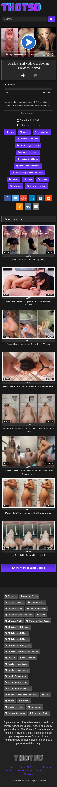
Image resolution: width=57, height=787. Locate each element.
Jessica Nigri (34, 125)
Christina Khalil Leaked (18, 627)
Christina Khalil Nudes (18, 639)
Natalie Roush (28, 657)
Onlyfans (17, 186)
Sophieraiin (36, 707)
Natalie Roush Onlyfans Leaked (22, 694)
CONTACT (43, 770)
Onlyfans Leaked (37, 186)
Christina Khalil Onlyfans (19, 645)
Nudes (44, 179)
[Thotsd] (23, 7)
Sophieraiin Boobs (16, 713)
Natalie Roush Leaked (18, 670)
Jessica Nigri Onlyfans (29, 166)
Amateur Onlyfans (38, 608)
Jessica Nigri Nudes (29, 159)
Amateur (12, 596)
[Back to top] (48, 778)
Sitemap (28, 774)
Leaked (14, 179)
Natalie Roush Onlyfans (19, 688)
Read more (27, 113)
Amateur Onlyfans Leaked (20, 614)
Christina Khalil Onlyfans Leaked (23, 651)
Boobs (26, 132)
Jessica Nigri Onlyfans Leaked (29, 172)
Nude (29, 179)
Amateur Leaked (15, 602)
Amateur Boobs (30, 596)
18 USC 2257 (25, 770)
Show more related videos (28, 567)
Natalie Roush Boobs (17, 664)
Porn (12, 132)
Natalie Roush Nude (17, 676)
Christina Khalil (15, 621)
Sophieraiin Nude (40, 713)
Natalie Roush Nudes (17, 682)
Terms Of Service (29, 767)
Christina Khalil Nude (17, 633)
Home (12, 767)
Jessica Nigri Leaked (29, 145)
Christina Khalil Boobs (39, 621)
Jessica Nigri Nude (29, 152)
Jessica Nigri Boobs (29, 138)
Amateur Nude (37, 602)
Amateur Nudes (15, 608)
